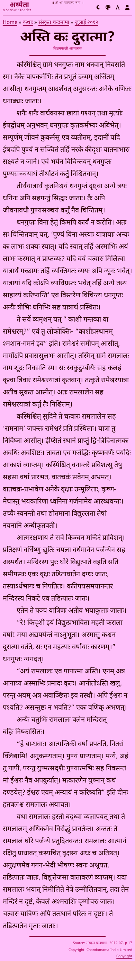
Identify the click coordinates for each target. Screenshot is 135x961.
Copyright (124, 956)
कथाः (28, 22)
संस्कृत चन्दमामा (53, 22)
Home (10, 22)
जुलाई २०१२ (86, 22)
